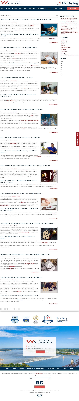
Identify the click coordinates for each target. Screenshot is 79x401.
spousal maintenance (13, 286)
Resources (31, 392)
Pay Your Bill (39, 386)
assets (31, 115)
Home (2, 8)
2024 (61, 65)
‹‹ (1, 308)
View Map (40, 351)
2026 (61, 61)
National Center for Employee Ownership (29, 120)
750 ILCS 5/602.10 (10, 100)
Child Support (13, 50)
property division (21, 232)
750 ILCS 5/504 (52, 38)
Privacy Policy (37, 392)
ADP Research (34, 65)
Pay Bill (60, 8)
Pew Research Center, (29, 263)
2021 (61, 71)
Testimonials (32, 8)
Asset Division (14, 111)
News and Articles (41, 8)
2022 (61, 69)
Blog (49, 8)
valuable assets (13, 143)
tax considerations (4, 205)
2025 (61, 63)
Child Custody (64, 41)
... (17, 308)
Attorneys (14, 8)
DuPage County (38, 373)
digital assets (12, 266)
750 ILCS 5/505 (32, 184)
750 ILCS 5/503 (37, 156)
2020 (61, 73)
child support (18, 53)
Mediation (2, 82)
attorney (14, 58)
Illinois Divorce (14, 80)
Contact (55, 8)
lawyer (16, 29)
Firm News (63, 49)
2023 (61, 67)
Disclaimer (43, 392)
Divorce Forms (72, 8)
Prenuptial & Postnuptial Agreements (69, 54)
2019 (61, 76)
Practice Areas (22, 8)
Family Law (63, 45)
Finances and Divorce (15, 196)
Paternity (63, 53)
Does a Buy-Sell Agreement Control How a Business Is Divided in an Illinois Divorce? (69, 32)
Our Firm (8, 8)
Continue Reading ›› (53, 42)
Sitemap (48, 392)
